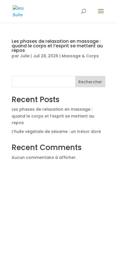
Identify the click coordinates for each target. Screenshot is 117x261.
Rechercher (90, 82)
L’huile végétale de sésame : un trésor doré (56, 131)
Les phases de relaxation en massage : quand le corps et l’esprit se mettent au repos (57, 46)
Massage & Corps (80, 56)
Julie (25, 56)
